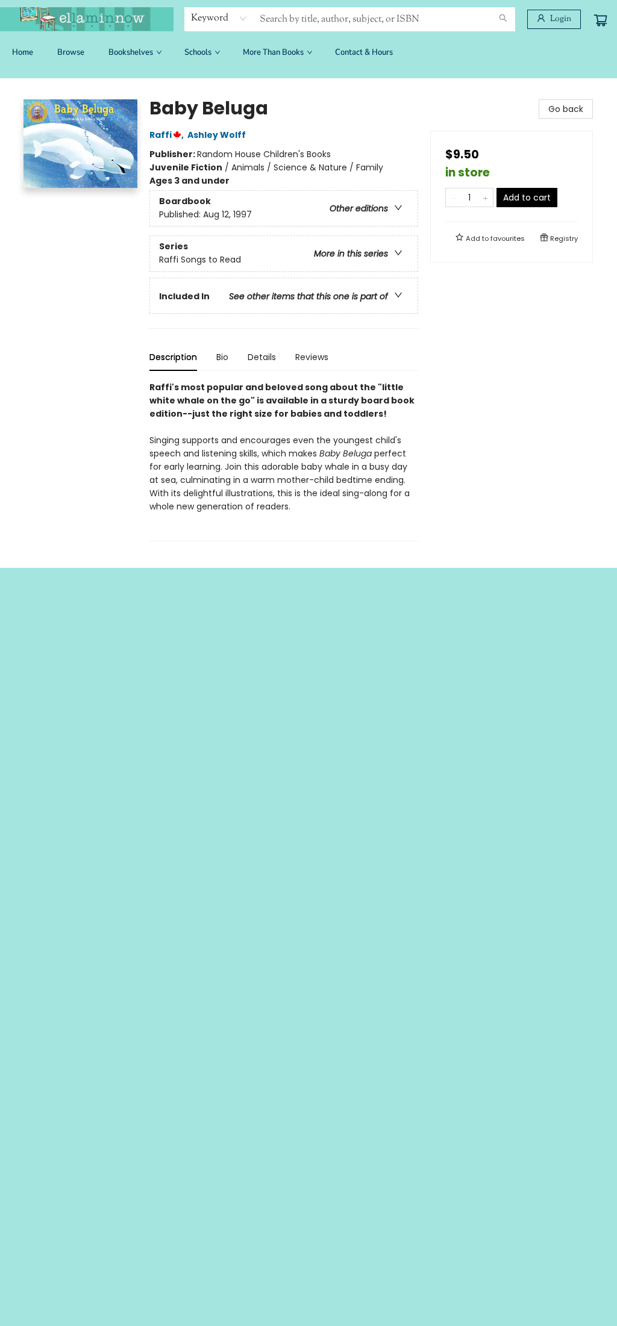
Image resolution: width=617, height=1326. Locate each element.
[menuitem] (22, 52)
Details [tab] (262, 357)
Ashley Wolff (216, 135)
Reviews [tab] (311, 357)
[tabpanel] (283, 461)
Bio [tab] (222, 357)
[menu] (308, 52)
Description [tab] (173, 357)
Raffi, (167, 135)
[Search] (503, 19)
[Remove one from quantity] (453, 197)
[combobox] (219, 18)
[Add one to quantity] (485, 197)
